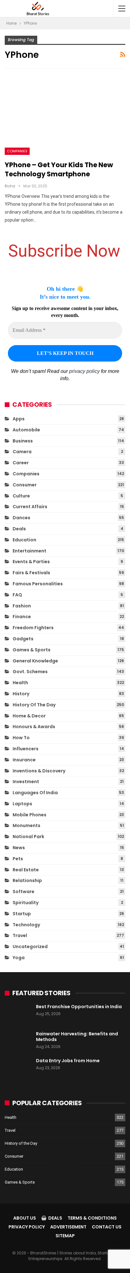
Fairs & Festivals (31, 573)
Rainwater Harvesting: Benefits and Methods (77, 1037)
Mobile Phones (29, 815)
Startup (22, 914)
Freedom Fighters (33, 627)
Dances (21, 518)
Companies (17, 151)
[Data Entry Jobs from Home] (18, 1068)
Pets (18, 859)
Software (23, 891)
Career (21, 463)
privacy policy (84, 371)
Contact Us (106, 1227)
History (21, 694)
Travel (20, 935)
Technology (26, 925)
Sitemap (65, 1236)
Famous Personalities (38, 584)
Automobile (26, 430)
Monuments (26, 825)
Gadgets (23, 639)
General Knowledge (35, 661)
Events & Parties (31, 561)
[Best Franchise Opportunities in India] (18, 1014)
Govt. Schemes (30, 671)
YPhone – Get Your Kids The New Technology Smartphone (59, 169)
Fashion (22, 606)
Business (23, 441)
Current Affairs (30, 506)
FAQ (17, 595)
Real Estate (26, 870)
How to (21, 737)
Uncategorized (30, 946)
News (19, 847)
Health (20, 682)
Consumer (25, 485)
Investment (26, 781)
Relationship (27, 880)
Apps (19, 419)
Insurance (24, 760)
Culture (21, 496)
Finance (22, 616)
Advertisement (68, 1227)
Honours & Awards (34, 726)
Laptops (22, 804)
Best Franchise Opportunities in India (79, 1006)
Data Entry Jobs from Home (68, 1060)
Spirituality (25, 902)
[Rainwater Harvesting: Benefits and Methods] (18, 1041)
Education (24, 540)
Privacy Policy (27, 1227)
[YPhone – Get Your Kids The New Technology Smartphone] (65, 116)
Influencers (25, 749)
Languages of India (35, 792)
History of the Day (34, 705)
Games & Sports (31, 650)
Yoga (19, 957)
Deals (19, 529)
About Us (24, 1218)
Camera (22, 451)
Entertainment (29, 551)
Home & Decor (29, 716)
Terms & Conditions (92, 1218)
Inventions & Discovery (39, 771)
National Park (28, 836)
